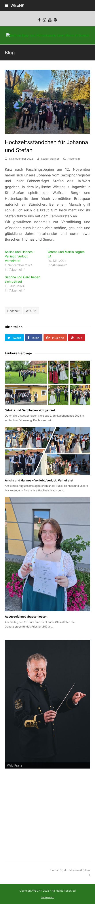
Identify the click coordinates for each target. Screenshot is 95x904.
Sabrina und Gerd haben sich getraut (30, 410)
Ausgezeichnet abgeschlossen (26, 616)
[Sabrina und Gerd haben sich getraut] (47, 383)
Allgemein (74, 158)
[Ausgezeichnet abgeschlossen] (47, 554)
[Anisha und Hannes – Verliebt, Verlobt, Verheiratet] (47, 451)
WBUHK (31, 311)
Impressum (47, 897)
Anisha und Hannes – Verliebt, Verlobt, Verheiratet (20, 256)
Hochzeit (13, 311)
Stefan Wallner (50, 158)
